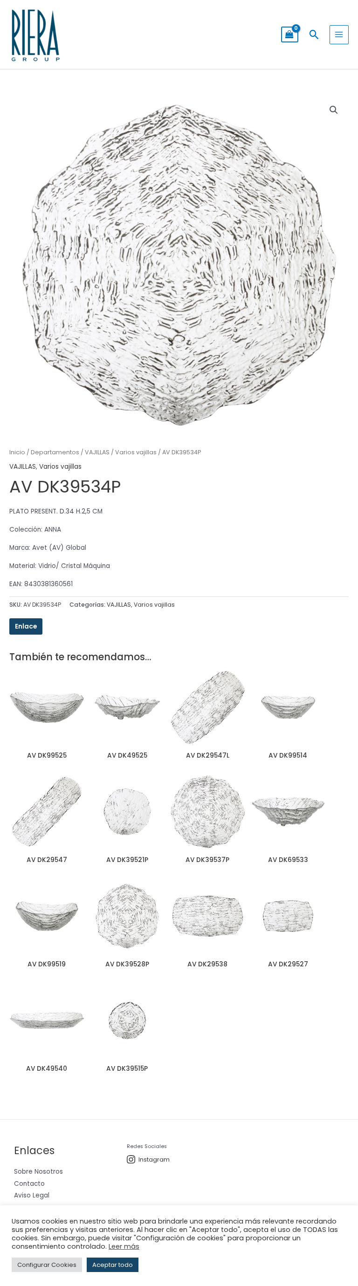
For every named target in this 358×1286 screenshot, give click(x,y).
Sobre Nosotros (38, 1171)
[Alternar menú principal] (339, 34)
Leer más (124, 1246)
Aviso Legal (31, 1195)
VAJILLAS (97, 452)
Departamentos (55, 452)
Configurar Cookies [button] (46, 1264)
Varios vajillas (136, 452)
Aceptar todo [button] (112, 1264)
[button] (314, 34)
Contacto (29, 1183)
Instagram (154, 1159)
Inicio (17, 452)
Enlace (26, 626)
